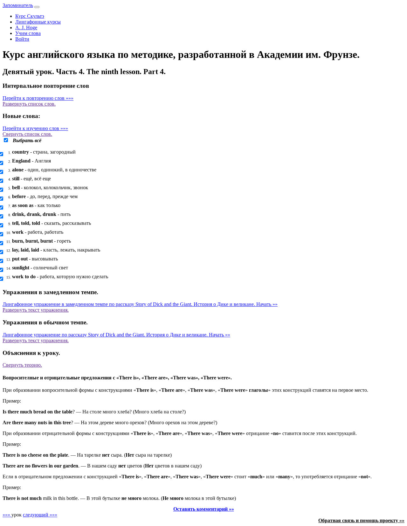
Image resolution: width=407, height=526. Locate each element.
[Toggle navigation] (36, 7)
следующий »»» (40, 514)
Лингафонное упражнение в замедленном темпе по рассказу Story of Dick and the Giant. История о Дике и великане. (140, 304)
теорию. (22, 365)
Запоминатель (18, 5)
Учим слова (28, 33)
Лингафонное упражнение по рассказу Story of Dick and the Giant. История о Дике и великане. (116, 334)
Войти (22, 39)
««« (7, 514)
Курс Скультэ (29, 16)
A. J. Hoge (26, 27)
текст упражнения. (36, 310)
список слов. (29, 104)
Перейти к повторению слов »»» (38, 98)
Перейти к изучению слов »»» (35, 128)
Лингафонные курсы (38, 21)
